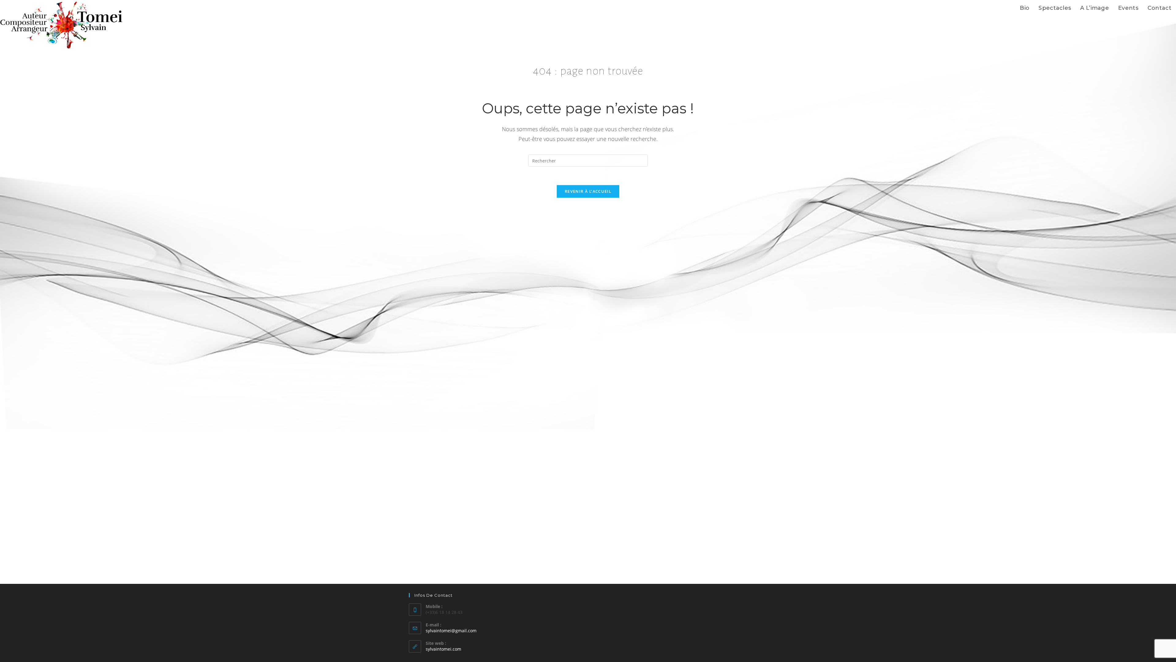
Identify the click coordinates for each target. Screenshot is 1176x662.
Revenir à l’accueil (588, 191)
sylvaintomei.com (443, 649)
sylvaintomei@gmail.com (451, 630)
